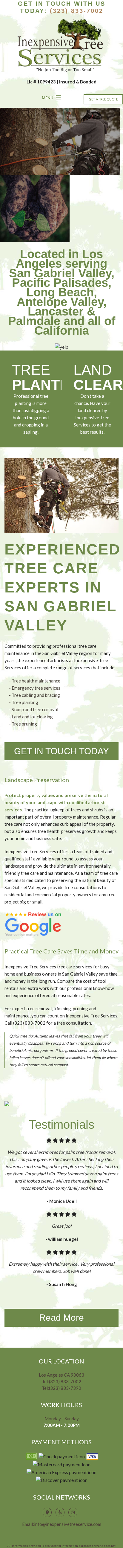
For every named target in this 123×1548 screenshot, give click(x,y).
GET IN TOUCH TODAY (61, 751)
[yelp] (61, 346)
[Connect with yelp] (61, 1512)
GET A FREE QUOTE (103, 99)
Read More (61, 1317)
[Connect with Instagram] (74, 1512)
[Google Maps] (49, 1512)
